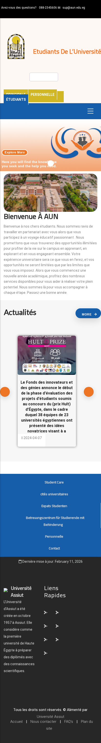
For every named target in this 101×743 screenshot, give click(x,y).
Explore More (15, 152)
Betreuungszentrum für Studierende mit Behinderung (55, 521)
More (87, 314)
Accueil (16, 721)
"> (46, 612)
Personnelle (42, 95)
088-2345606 (48, 7)
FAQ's (68, 721)
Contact (54, 548)
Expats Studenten (54, 506)
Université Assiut (50, 716)
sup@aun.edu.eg (74, 7)
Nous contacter (43, 721)
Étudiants (16, 99)
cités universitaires (54, 494)
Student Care (54, 482)
